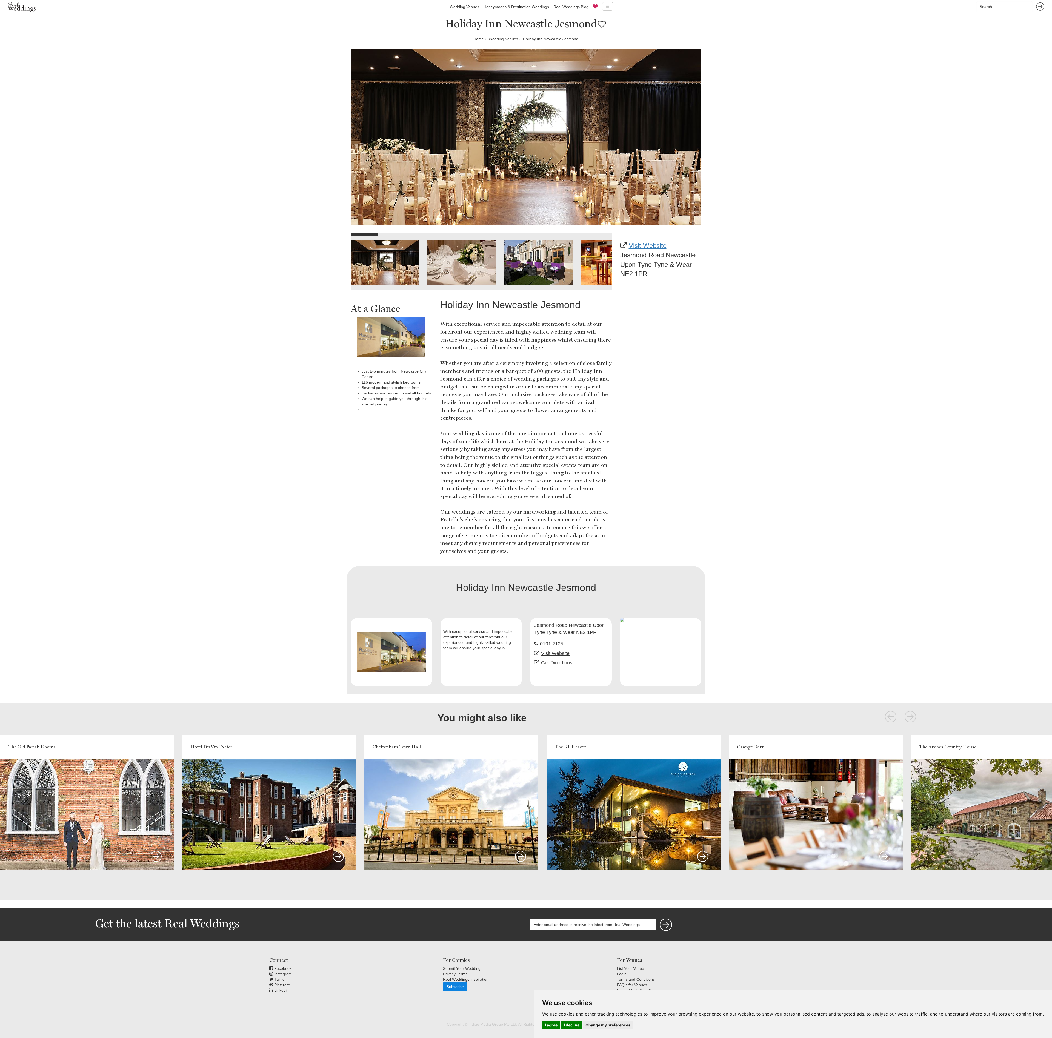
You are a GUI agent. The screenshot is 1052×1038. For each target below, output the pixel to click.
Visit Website (648, 245)
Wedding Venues (464, 7)
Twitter (279, 979)
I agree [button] (551, 1025)
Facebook (282, 968)
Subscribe (455, 987)
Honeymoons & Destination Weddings (516, 7)
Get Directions (556, 662)
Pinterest (281, 985)
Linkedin (281, 990)
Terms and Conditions (636, 979)
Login (622, 974)
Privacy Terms (455, 974)
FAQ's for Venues (632, 985)
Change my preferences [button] (607, 1025)
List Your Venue (630, 968)
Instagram (282, 974)
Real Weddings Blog (570, 7)
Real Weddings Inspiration (465, 979)
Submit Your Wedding (462, 968)
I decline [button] (571, 1025)
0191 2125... (553, 644)
